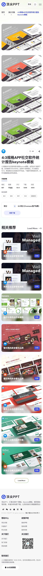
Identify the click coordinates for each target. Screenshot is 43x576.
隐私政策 (24, 526)
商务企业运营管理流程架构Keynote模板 (22, 286)
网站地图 (4, 546)
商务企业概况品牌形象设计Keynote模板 (22, 440)
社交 (25, 196)
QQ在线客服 (11, 567)
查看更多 (33, 196)
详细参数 (4, 179)
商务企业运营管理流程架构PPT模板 (19, 256)
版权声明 (24, 523)
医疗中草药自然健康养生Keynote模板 (21, 317)
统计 (4, 196)
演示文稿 (11, 12)
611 (33, 151)
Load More (32, 228)
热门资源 (4, 542)
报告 (11, 196)
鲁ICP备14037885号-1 (33, 513)
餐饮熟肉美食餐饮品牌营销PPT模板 (19, 378)
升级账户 (4, 526)
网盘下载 (12, 213)
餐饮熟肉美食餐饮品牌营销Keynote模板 (22, 348)
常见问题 (4, 523)
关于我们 (4, 539)
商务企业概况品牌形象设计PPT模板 (19, 470)
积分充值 (4, 530)
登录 (29, 4)
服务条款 (24, 530)
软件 (18, 196)
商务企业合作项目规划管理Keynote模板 (22, 409)
